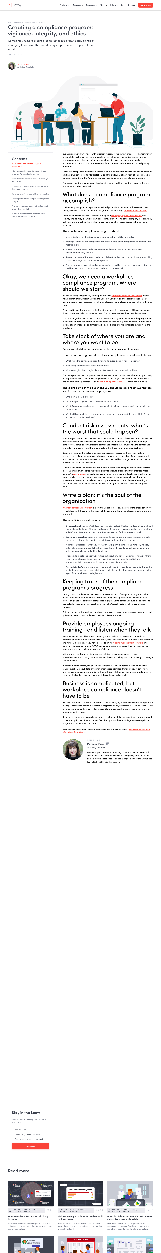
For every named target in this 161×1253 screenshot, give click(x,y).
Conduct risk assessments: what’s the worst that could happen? (30, 188)
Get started (145, 5)
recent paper (79, 474)
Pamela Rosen (23, 64)
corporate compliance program (126, 296)
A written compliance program (77, 508)
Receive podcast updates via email (29, 1139)
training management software (128, 643)
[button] (64, 5)
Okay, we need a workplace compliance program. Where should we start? (29, 172)
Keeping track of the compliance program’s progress (30, 200)
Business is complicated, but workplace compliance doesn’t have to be (28, 215)
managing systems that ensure (126, 216)
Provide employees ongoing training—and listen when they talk (30, 207)
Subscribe (30, 1146)
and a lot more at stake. (135, 211)
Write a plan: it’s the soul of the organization (30, 194)
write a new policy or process (112, 382)
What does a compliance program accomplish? (26, 165)
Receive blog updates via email (27, 1135)
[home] (14, 5)
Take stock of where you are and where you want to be (30, 180)
